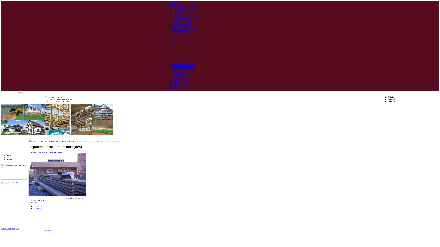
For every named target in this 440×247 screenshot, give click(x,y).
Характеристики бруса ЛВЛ (183, 25)
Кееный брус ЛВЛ (179, 12)
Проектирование (173, 2)
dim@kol (48, 231)
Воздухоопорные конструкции (184, 6)
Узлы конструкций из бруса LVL (185, 70)
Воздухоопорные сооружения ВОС (58, 101)
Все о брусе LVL (173, 45)
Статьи (8, 155)
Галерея (9, 159)
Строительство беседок (181, 35)
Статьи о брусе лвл (174, 39)
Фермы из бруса (178, 84)
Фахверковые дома (179, 74)
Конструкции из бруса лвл (182, 10)
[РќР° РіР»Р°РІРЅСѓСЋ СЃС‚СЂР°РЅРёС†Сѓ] (30, 141)
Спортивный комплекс (181, 86)
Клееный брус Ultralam (181, 51)
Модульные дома (178, 8)
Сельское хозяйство (179, 31)
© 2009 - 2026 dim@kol (10, 229)
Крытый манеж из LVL (181, 76)
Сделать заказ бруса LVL (181, 55)
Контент (36, 141)
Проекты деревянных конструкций (185, 16)
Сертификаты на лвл (180, 57)
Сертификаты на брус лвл (182, 27)
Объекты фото (173, 59)
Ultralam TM (176, 22)
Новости (9, 157)
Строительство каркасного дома (61, 141)
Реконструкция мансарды (182, 78)
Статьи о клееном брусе (181, 43)
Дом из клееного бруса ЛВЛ (183, 68)
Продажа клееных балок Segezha (184, 47)
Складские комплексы (180, 33)
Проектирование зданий (181, 18)
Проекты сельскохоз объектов (183, 66)
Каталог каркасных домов (182, 62)
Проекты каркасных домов (182, 64)
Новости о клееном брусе (182, 41)
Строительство (173, 4)
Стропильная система (180, 20)
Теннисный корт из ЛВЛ (181, 82)
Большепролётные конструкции (184, 29)
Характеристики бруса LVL (183, 49)
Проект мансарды (179, 72)
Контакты (176, 37)
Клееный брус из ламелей (182, 14)
